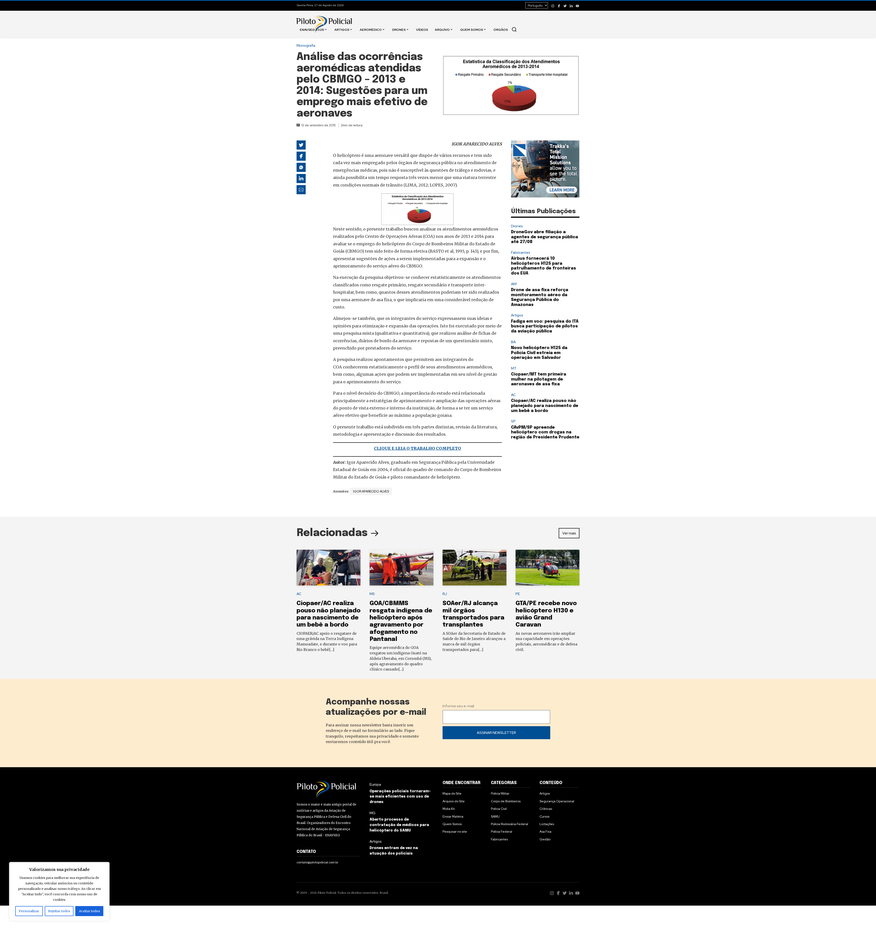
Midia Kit (449, 809)
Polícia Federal (501, 831)
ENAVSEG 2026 (312, 29)
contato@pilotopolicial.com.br (317, 862)
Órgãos (500, 29)
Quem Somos (471, 29)
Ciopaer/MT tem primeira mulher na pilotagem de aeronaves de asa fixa (538, 379)
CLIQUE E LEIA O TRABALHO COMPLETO (417, 448)
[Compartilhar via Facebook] (301, 156)
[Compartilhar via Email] (301, 189)
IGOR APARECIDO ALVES (371, 491)
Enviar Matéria (453, 816)
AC (513, 394)
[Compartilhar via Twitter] (301, 145)
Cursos (544, 816)
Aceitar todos (89, 911)
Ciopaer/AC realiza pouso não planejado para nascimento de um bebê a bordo (544, 406)
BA (513, 341)
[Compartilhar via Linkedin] (301, 178)
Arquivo (442, 29)
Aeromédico (371, 29)
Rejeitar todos (59, 911)
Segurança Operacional (557, 801)
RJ (445, 593)
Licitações (547, 824)
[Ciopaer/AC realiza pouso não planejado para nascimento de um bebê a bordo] (328, 568)
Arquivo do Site (454, 801)
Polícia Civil (499, 809)
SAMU (495, 816)
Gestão (545, 839)
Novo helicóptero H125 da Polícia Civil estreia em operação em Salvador (539, 353)
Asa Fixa (545, 831)
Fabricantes (520, 252)
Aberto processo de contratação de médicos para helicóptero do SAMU (399, 825)
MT (513, 368)
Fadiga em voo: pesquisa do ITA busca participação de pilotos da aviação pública (545, 326)
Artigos (341, 29)
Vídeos (422, 29)
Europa (375, 784)
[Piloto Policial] (324, 20)
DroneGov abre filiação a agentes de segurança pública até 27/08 (544, 237)
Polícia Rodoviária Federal (509, 824)
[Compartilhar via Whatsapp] (301, 167)
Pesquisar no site (455, 831)
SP (513, 421)
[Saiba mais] (545, 168)
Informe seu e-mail (458, 706)
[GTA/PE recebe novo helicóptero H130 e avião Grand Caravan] (547, 568)
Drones (399, 29)
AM (513, 284)
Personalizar (29, 911)
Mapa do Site (452, 793)
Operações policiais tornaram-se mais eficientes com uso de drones (400, 796)
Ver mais (569, 533)
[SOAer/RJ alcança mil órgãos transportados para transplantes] (474, 568)
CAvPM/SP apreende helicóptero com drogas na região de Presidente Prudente (545, 432)
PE (518, 593)
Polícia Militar (500, 793)
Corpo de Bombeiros (506, 801)
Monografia (306, 45)
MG (372, 813)
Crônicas (546, 809)
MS (372, 593)
